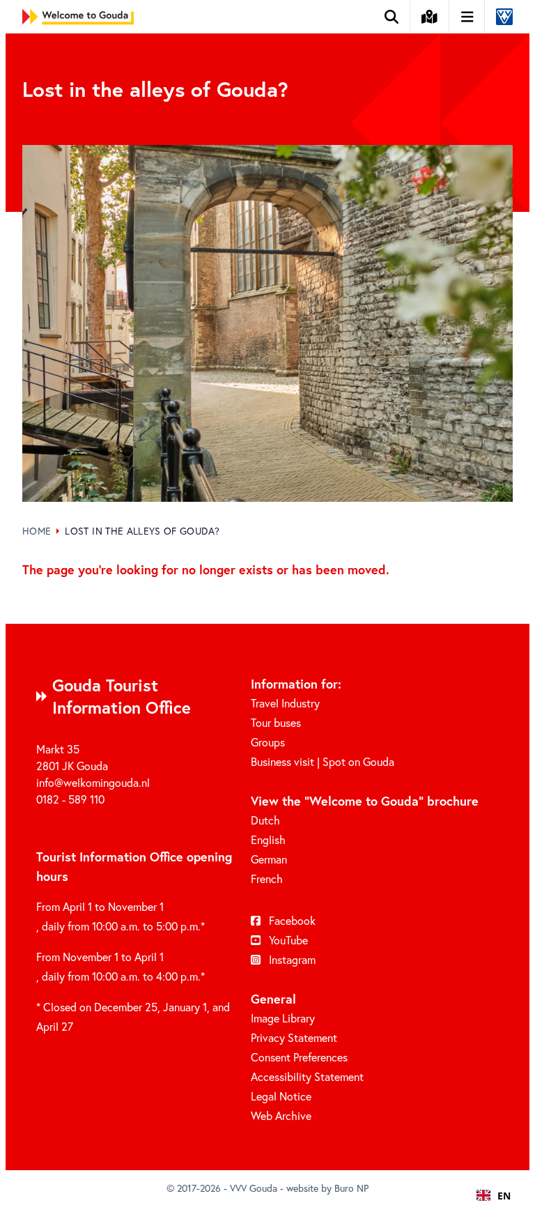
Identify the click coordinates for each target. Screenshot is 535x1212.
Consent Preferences (299, 1057)
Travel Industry (285, 703)
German (269, 859)
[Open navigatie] (468, 16)
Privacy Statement (294, 1037)
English (268, 839)
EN (504, 1195)
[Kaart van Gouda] (429, 16)
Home (36, 530)
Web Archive (281, 1115)
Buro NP (351, 1188)
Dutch (265, 820)
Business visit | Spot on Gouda (322, 761)
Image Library (283, 1018)
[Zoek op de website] (391, 16)
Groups (268, 742)
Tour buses (276, 722)
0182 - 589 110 (70, 799)
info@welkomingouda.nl (93, 782)
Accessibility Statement (307, 1076)
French (267, 878)
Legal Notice (281, 1096)
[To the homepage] (78, 16)
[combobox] (493, 1195)
